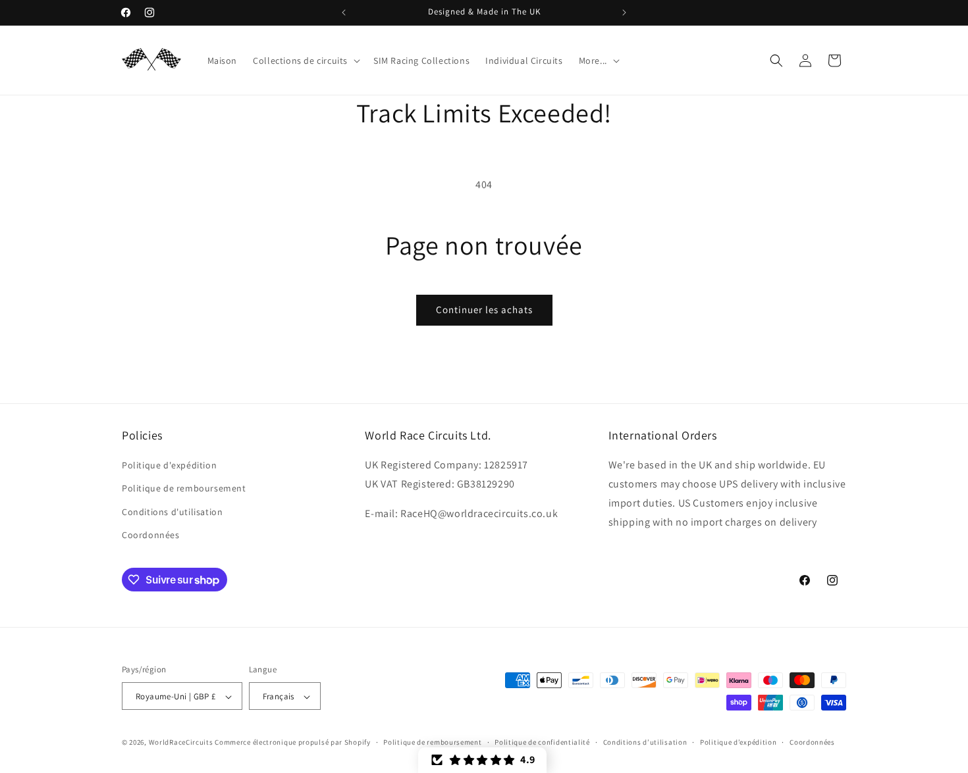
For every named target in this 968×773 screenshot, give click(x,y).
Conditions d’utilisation (645, 742)
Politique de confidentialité (542, 742)
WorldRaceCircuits (181, 742)
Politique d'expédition (169, 465)
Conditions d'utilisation (172, 512)
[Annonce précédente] (343, 12)
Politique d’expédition (738, 742)
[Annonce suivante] (624, 12)
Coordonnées (151, 535)
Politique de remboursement (184, 489)
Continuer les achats (484, 309)
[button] (305, 60)
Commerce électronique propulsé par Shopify (292, 742)
